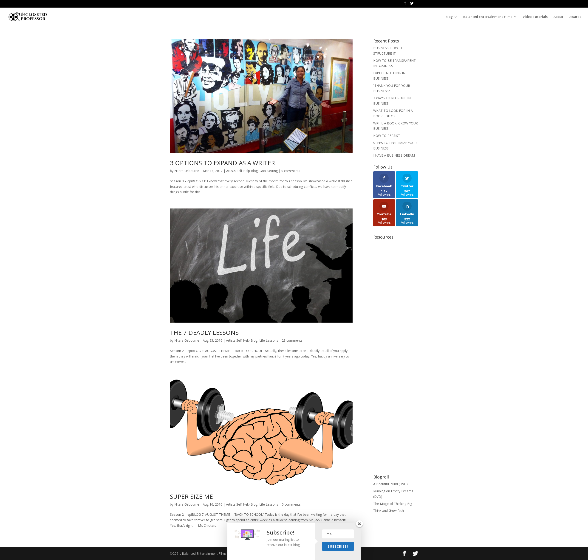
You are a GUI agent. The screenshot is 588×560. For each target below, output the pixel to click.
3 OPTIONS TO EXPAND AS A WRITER (222, 163)
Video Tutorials (535, 17)
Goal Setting (269, 171)
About (558, 17)
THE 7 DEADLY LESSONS (204, 332)
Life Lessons (268, 340)
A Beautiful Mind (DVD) (390, 484)
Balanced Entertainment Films (487, 17)
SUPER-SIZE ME (191, 496)
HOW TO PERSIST (386, 135)
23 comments (292, 340)
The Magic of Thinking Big (392, 503)
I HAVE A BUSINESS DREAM (394, 155)
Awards (575, 17)
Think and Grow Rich (388, 510)
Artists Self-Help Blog (242, 171)
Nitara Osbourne (186, 171)
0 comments (290, 171)
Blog (449, 17)
